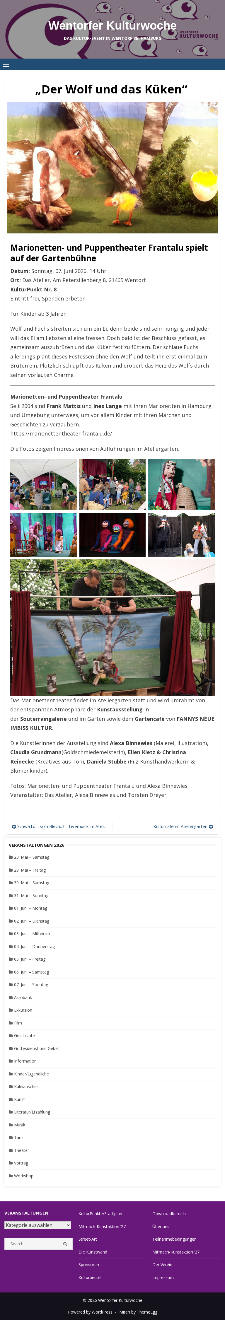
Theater (21, 1150)
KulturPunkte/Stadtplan (100, 1213)
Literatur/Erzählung (32, 1112)
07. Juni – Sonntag (31, 984)
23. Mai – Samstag (31, 857)
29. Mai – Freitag (30, 870)
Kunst (19, 1099)
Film (18, 1023)
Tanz (18, 1137)
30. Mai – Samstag (31, 882)
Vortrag (21, 1163)
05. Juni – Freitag (29, 959)
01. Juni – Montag (30, 908)
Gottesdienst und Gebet (36, 1048)
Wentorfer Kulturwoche (112, 25)
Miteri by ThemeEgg (138, 1312)
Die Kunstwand (93, 1252)
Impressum (163, 1277)
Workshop (23, 1176)
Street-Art (88, 1239)
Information (25, 1061)
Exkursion (23, 1010)
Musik (19, 1125)
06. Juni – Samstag (31, 972)
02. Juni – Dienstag (31, 921)
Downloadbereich (169, 1213)
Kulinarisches (26, 1086)
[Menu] (6, 64)
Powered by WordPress (90, 1312)
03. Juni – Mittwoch (32, 933)
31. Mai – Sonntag (31, 895)
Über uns (160, 1226)
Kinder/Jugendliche (31, 1074)
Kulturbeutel (90, 1277)
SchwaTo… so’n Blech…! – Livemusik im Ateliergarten (63, 826)
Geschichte (24, 1035)
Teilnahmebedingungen (174, 1239)
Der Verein (162, 1264)
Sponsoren (89, 1264)
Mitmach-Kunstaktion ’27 (102, 1226)
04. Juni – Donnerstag (34, 946)
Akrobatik (23, 997)
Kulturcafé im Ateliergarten (180, 826)
